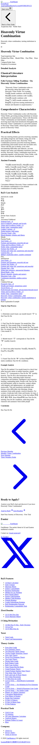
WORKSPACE (26, 6)
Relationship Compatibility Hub (16, 606)
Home (3, 4)
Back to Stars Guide (8, 24)
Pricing (12, 6)
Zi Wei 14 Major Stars (12, 702)
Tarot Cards (9, 637)
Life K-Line (9, 712)
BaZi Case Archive (11, 665)
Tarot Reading (18, 511)
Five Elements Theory (12, 649)
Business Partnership (12, 590)
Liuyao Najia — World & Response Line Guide (21, 688)
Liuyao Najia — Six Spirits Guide (16, 690)
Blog (8, 6)
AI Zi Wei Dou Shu (12, 615)
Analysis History (11, 718)
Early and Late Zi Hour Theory (16, 675)
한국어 (27, 742)
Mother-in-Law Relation (13, 592)
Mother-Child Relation (13, 598)
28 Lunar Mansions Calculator (15, 716)
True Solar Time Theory (13, 673)
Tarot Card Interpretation (13, 639)
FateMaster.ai (11, 738)
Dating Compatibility (12, 589)
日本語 (22, 742)
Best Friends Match (12, 594)
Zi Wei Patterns (10, 704)
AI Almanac (9, 714)
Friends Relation (10, 600)
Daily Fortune (10, 585)
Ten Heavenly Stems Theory (15, 651)
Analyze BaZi (6, 511)
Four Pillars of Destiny (13, 696)
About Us (8, 731)
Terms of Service (11, 734)
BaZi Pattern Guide (12, 663)
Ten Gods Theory (11, 659)
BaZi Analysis (5, 5)
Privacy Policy (10, 733)
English (3, 742)
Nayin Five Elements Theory (15, 657)
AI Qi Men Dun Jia (12, 629)
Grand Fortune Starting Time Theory (17, 671)
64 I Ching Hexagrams (13, 677)
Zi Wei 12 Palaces (11, 700)
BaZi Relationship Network (14, 604)
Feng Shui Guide (11, 647)
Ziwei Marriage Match (13, 616)
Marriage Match (10, 587)
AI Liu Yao (9, 627)
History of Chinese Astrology (15, 692)
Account (18, 6)
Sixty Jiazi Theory (11, 655)
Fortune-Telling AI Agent (14, 720)
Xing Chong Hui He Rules (14, 667)
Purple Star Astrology (12, 698)
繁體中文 (16, 742)
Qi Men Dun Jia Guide (13, 679)
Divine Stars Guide (11, 661)
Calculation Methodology (14, 694)
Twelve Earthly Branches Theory (16, 653)
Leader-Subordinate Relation (15, 602)
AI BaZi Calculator (11, 583)
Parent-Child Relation (12, 596)
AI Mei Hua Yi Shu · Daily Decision (17, 625)
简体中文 (9, 742)
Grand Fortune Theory (13, 669)
